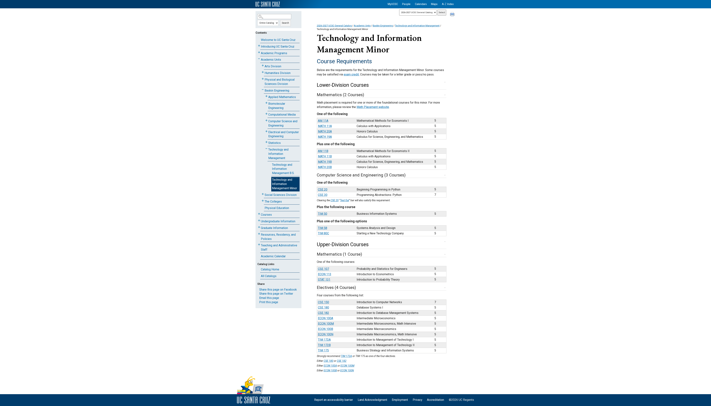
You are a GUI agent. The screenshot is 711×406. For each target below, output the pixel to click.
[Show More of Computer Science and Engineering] (266, 120)
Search (285, 23)
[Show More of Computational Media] (266, 114)
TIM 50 (322, 213)
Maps (434, 4)
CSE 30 (322, 195)
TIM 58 (322, 228)
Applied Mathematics (282, 97)
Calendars (421, 4)
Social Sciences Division (281, 195)
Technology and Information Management (278, 154)
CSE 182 (323, 313)
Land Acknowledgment (372, 400)
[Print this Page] (452, 15)
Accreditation (435, 400)
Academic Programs (274, 53)
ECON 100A (325, 318)
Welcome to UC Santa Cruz (278, 40)
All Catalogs (268, 276)
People (406, 4)
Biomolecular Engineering (276, 106)
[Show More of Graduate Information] (259, 227)
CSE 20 (322, 189)
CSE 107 (323, 269)
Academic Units (271, 59)
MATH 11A (325, 126)
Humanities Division (278, 73)
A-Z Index (448, 4)
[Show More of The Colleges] (262, 201)
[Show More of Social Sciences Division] (262, 194)
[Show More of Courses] (259, 214)
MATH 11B (325, 156)
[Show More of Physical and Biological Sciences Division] (262, 79)
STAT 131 (324, 279)
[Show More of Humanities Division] (262, 72)
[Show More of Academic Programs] (259, 52)
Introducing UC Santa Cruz (277, 46)
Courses (266, 214)
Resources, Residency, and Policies (278, 237)
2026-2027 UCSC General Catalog (334, 25)
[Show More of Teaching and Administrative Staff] (259, 245)
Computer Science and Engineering (282, 123)
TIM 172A (324, 339)
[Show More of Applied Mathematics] (266, 96)
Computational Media (282, 114)
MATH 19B (325, 162)
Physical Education (277, 208)
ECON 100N (325, 334)
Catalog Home (270, 269)
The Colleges (273, 201)
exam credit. (351, 74)
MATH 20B (325, 167)
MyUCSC (393, 4)
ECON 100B (325, 329)
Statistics (274, 143)
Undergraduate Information (278, 221)
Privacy (417, 400)
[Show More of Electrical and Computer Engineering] (266, 131)
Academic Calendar (273, 256)
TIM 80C (323, 233)
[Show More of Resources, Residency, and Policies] (259, 234)
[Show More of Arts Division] (262, 66)
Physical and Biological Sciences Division (280, 82)
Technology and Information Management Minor (284, 184)
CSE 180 (323, 307)
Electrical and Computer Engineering (283, 134)
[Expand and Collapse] (444, 82)
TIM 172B (324, 345)
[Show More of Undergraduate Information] (259, 221)
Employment (400, 400)
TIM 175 (323, 350)
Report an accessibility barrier (333, 400)
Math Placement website (373, 107)
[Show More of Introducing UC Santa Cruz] (259, 46)
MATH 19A (325, 137)
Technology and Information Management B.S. (283, 169)
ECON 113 (324, 274)
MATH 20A (325, 131)
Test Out (344, 200)
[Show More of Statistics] (266, 142)
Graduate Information (274, 228)
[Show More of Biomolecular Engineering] (266, 103)
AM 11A (323, 120)
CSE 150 (323, 302)
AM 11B (323, 151)
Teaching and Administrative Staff (279, 247)
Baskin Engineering (277, 90)
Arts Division (273, 66)
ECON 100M (326, 323)
